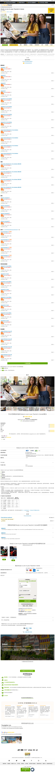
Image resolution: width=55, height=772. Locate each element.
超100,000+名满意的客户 (32, 2)
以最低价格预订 (4, 44)
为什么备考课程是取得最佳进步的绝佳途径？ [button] (11, 229)
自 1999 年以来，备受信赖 (43, 2)
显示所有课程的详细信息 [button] (28, 61)
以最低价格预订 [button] (27, 601)
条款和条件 (4, 763)
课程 (20, 44)
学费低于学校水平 (21, 2)
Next (53, 392)
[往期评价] (3, 711)
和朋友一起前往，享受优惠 (27, 605)
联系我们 (22, 763)
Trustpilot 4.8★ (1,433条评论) (10, 2)
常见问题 (46, 44)
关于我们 (18, 763)
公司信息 (26, 763)
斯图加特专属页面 (42, 649)
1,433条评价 (29, 611)
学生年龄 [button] (2, 462)
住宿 (42, 44)
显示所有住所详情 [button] (28, 515)
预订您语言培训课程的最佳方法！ (27, 604)
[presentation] (6, 17)
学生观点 (31, 44)
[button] (0, 0)
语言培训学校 (37, 44)
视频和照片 (25, 44)
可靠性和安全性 (39, 763)
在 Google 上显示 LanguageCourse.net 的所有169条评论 (11, 734)
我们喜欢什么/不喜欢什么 (14, 44)
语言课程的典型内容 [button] (28, 63)
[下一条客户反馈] (52, 711)
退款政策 (34, 598)
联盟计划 (44, 763)
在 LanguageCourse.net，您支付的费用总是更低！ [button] (27, 582)
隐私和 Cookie (13, 763)
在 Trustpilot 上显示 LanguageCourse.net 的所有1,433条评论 (12, 728)
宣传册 (51, 44)
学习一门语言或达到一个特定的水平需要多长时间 (30, 510)
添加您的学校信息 (49, 763)
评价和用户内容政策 (32, 763)
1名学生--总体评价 (9, 11)
